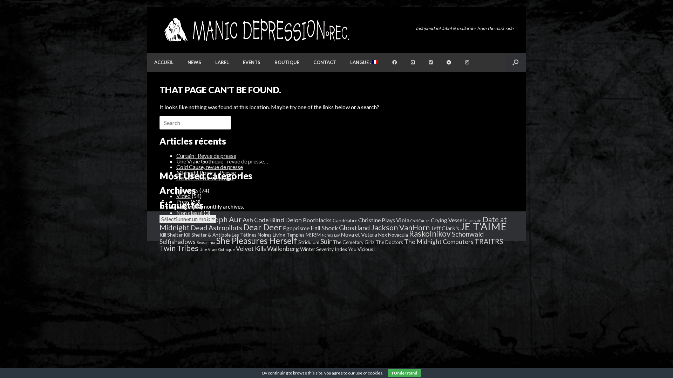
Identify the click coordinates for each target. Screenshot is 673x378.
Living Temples (289, 235)
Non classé (189, 212)
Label (222, 62)
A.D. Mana (184, 220)
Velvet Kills (251, 248)
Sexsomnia (206, 242)
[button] (515, 62)
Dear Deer (262, 227)
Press (183, 201)
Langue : (361, 62)
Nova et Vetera (359, 234)
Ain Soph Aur (220, 219)
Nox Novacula (393, 235)
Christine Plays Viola (383, 220)
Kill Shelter (171, 235)
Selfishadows (177, 241)
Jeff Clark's (445, 228)
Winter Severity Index (323, 249)
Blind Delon (286, 220)
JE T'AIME (483, 226)
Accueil (164, 62)
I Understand (404, 373)
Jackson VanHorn (400, 227)
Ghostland (354, 228)
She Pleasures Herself (256, 241)
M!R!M (313, 235)
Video (183, 195)
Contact (324, 62)
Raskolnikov (430, 233)
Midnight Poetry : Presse (206, 172)
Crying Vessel (447, 220)
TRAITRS (489, 241)
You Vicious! (361, 249)
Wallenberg (283, 248)
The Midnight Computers (439, 241)
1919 (165, 220)
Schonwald (468, 234)
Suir (326, 241)
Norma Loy (331, 235)
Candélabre (345, 220)
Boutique (286, 62)
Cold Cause (420, 220)
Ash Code (256, 220)
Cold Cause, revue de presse (209, 166)
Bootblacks (317, 220)
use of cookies (368, 373)
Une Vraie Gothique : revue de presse (220, 161)
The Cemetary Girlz (353, 242)
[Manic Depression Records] (256, 30)
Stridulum (308, 242)
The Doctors (389, 242)
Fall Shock (324, 228)
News (194, 62)
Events (251, 62)
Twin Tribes (178, 248)
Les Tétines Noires (252, 235)
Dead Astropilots (216, 228)
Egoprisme (296, 228)
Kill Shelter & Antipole (207, 235)
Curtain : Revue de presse (206, 155)
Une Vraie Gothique (217, 249)
